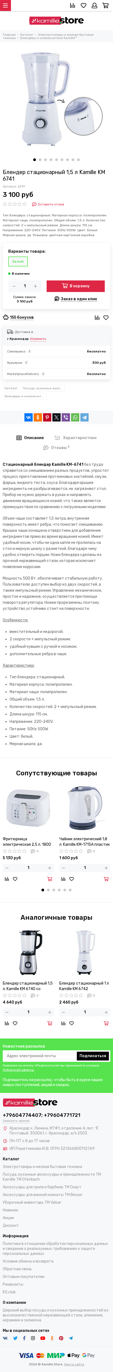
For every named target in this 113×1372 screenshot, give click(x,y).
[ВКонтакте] (28, 417)
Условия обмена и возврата (28, 1261)
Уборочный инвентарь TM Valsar (32, 1202)
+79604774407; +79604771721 (41, 1115)
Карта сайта (74, 1364)
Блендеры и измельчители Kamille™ (26, 396)
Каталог (11, 388)
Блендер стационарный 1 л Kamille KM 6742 (84, 986)
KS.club (9, 1292)
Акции (8, 1218)
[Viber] (66, 417)
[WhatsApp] (75, 417)
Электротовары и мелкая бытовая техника (42, 1166)
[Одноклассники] (38, 417)
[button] (34, 159)
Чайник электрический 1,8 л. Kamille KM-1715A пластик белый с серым (84, 842)
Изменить (38, 339)
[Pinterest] (47, 417)
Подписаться (93, 1056)
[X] (56, 417)
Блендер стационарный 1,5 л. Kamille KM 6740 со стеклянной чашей (28, 986)
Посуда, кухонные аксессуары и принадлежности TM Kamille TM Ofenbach (44, 388)
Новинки (10, 1210)
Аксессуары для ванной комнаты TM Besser (43, 1194)
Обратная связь (17, 1269)
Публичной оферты (18, 1070)
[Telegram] (84, 417)
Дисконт (11, 1225)
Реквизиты (13, 1284)
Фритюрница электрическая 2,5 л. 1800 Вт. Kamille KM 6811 (27, 842)
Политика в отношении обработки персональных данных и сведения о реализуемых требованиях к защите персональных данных (55, 1248)
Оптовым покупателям (23, 1276)
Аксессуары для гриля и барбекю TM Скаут (42, 1187)
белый (18, 261)
